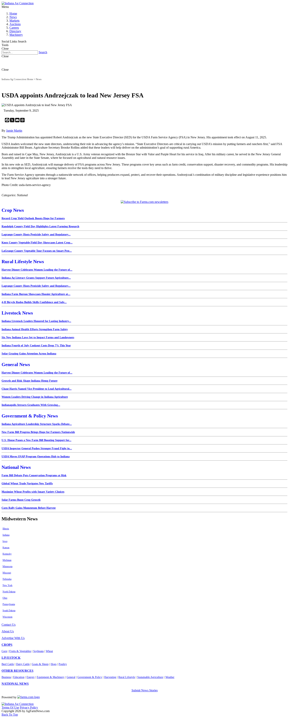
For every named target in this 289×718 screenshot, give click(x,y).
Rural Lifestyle (126, 677)
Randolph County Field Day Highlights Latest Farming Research (40, 226)
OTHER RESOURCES (17, 670)
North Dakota (9, 591)
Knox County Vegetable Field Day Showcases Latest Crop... (37, 242)
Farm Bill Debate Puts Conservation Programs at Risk (34, 475)
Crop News (13, 210)
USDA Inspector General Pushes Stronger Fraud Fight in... (37, 448)
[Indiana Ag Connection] (18, 3)
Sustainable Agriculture (150, 677)
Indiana (6, 535)
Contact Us (9, 624)
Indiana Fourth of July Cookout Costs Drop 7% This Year (36, 345)
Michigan (7, 560)
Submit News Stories (145, 690)
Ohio (5, 598)
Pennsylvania (9, 604)
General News (16, 364)
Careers (14, 27)
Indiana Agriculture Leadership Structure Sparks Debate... (37, 424)
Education (18, 677)
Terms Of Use (10, 707)
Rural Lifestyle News (23, 261)
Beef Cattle (8, 664)
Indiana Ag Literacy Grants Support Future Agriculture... (36, 277)
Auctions (15, 24)
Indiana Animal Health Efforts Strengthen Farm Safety (35, 329)
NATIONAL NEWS (15, 683)
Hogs (53, 664)
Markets (14, 20)
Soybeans (38, 651)
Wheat (49, 651)
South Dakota (9, 610)
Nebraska (7, 579)
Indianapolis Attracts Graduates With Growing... (31, 404)
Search (43, 52)
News (13, 17)
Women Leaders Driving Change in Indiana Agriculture (35, 396)
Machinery (16, 34)
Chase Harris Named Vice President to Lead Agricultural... (37, 388)
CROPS (7, 644)
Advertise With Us (13, 638)
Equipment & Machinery (50, 677)
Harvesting (110, 677)
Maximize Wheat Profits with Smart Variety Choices (33, 491)
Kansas (6, 547)
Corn (4, 651)
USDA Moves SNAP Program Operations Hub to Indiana (36, 456)
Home (13, 13)
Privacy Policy (29, 707)
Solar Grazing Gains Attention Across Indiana (29, 353)
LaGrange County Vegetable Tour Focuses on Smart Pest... (37, 250)
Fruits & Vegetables (20, 651)
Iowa (5, 541)
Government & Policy (89, 677)
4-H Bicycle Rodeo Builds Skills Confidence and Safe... (34, 302)
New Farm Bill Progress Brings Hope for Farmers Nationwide (38, 432)
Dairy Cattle (23, 664)
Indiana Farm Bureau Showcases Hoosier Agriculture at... (36, 294)
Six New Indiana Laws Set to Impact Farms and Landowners (38, 337)
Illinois (6, 528)
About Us (8, 631)
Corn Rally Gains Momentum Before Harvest (29, 507)
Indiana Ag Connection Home (17, 79)
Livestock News (17, 313)
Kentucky (7, 553)
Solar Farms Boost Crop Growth (21, 499)
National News (16, 467)
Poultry (63, 664)
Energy (31, 677)
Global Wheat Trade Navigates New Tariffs (27, 483)
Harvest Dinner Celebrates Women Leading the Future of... (37, 269)
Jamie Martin (14, 130)
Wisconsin (7, 616)
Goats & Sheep (40, 664)
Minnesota (7, 566)
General (71, 677)
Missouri (7, 572)
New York (7, 585)
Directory (15, 31)
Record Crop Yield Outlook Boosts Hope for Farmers (33, 218)
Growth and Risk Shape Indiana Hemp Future (29, 380)
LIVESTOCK (11, 657)
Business (6, 677)
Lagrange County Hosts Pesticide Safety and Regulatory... (36, 234)
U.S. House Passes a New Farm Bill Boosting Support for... (36, 440)
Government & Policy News (30, 415)
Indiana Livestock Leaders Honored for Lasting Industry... (36, 321)
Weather (169, 677)
